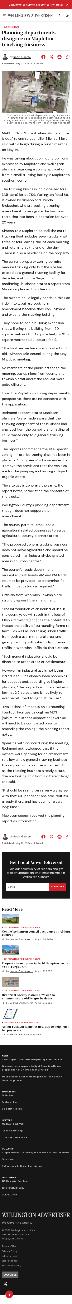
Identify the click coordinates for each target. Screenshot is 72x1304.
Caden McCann (14, 1034)
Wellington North (13, 1022)
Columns (7, 1148)
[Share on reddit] (59, 56)
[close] (67, 5)
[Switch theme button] (67, 15)
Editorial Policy (10, 1255)
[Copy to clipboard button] (67, 56)
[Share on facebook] (44, 56)
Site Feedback (9, 1260)
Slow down (8, 1159)
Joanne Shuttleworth (21, 939)
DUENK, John (9, 1194)
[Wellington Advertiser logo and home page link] (30, 15)
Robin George (22, 57)
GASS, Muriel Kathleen (15, 1181)
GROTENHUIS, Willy (13, 1187)
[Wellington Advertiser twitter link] (5, 1283)
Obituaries (9, 1177)
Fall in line (7, 1095)
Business (8, 27)
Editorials (9, 1091)
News (16, 27)
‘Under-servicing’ (12, 1130)
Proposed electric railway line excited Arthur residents (35, 1152)
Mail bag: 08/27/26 (13, 1123)
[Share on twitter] (51, 56)
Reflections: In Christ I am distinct (22, 1166)
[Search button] (59, 15)
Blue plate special (12, 1108)
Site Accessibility (11, 1265)
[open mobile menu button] (4, 15)
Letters (7, 1120)
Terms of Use (9, 1246)
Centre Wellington (14, 927)
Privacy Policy (9, 1251)
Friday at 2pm (10, 1102)
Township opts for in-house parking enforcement (32, 1059)
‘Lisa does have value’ (15, 1137)
